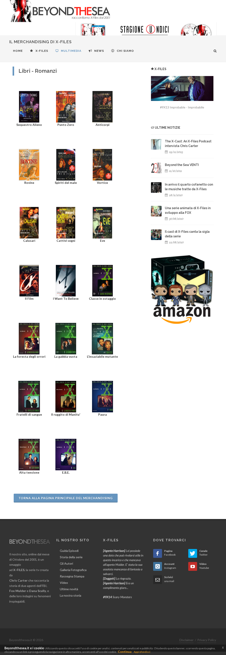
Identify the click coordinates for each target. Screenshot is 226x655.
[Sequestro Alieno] (29, 106)
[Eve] (102, 222)
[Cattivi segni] (65, 222)
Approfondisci (142, 651)
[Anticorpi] (102, 106)
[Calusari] (29, 222)
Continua (125, 651)
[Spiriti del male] (65, 164)
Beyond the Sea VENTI (182, 165)
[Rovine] (29, 164)
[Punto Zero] (65, 106)
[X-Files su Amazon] (182, 289)
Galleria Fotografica (73, 570)
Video (64, 582)
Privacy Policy (206, 640)
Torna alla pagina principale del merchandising (66, 498)
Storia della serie (71, 557)
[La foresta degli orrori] (29, 338)
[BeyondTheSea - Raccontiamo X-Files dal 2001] (60, 11)
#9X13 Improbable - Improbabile (182, 107)
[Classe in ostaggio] (102, 280)
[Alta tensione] (29, 454)
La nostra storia (70, 595)
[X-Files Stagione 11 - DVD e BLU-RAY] (146, 33)
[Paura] (102, 396)
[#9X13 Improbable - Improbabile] (182, 88)
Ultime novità (69, 589)
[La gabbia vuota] (65, 338)
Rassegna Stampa (72, 576)
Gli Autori (66, 563)
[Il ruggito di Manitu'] (65, 396)
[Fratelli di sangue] (29, 396)
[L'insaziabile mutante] (102, 338)
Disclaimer (186, 640)
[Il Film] (29, 280)
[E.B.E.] (65, 454)
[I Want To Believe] (65, 280)
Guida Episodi (69, 551)
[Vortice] (102, 164)
